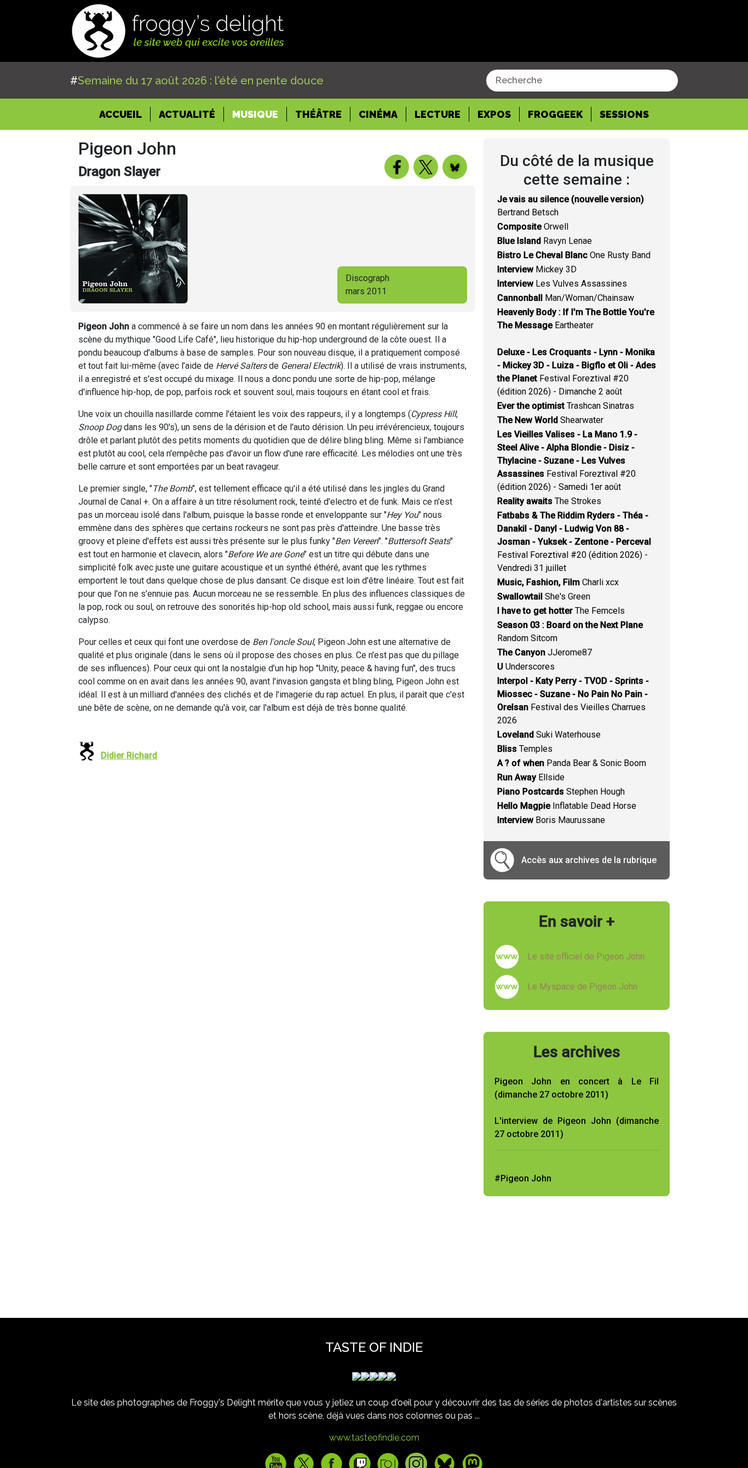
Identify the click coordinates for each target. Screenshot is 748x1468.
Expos (494, 114)
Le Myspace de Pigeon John (582, 986)
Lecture (438, 114)
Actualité (187, 114)
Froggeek (555, 114)
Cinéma (378, 114)
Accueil (125, 114)
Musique (255, 114)
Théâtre (318, 114)
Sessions (624, 114)
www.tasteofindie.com (374, 1437)
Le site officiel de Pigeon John (586, 956)
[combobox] (582, 80)
